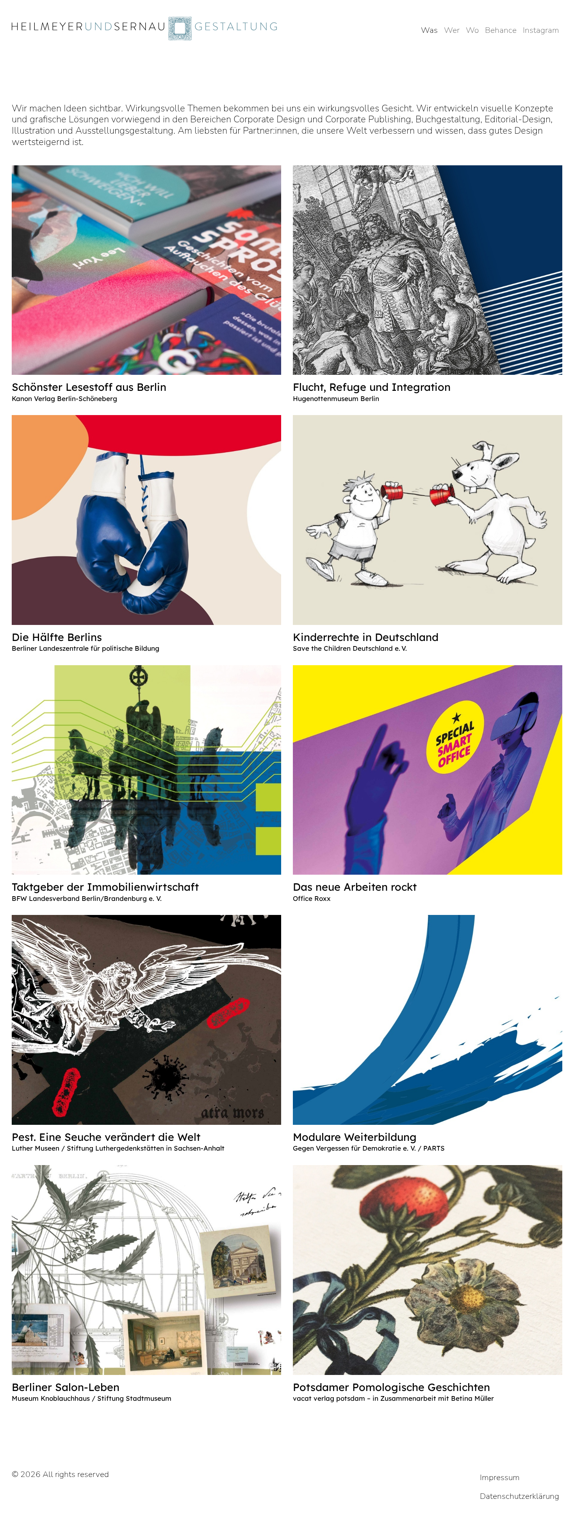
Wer (452, 30)
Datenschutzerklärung (519, 1496)
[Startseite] (147, 28)
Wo (472, 30)
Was (429, 30)
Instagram (541, 30)
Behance (501, 30)
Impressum (500, 1477)
